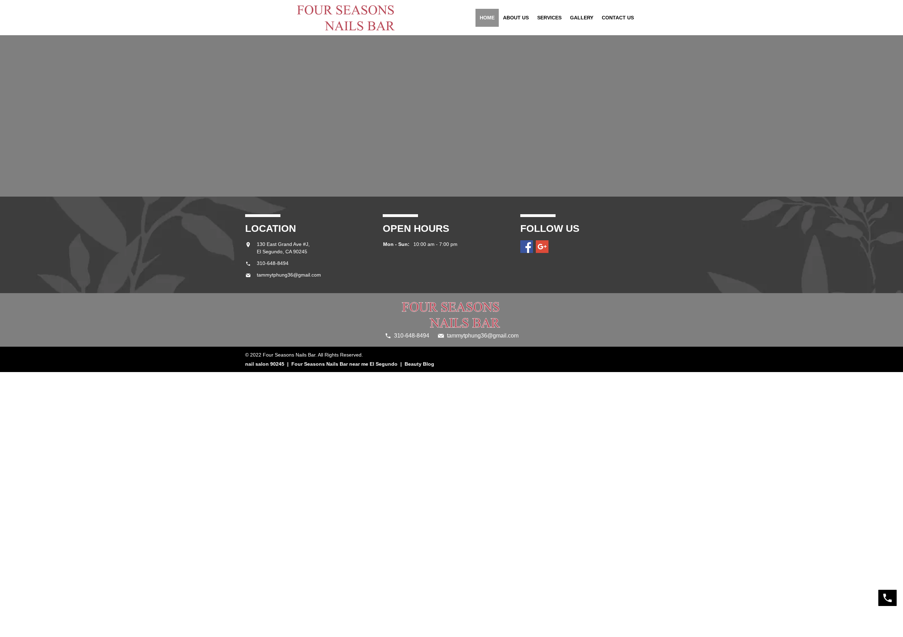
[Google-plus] (542, 246)
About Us (516, 17)
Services (549, 17)
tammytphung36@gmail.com (289, 275)
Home (487, 17)
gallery (581, 17)
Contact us (618, 17)
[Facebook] (526, 246)
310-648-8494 (273, 263)
